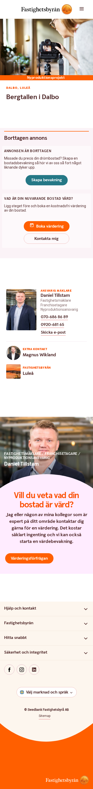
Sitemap (44, 716)
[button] (85, 9)
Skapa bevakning (46, 180)
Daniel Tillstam (55, 295)
